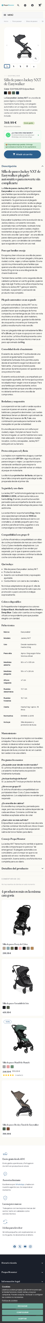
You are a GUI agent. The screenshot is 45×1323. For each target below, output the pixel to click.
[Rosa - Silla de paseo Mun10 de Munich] (8, 1066)
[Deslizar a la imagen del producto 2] (14, 66)
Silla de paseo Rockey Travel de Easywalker (21, 1125)
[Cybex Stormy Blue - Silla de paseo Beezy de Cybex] (8, 948)
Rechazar (22, 1306)
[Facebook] (14, 1246)
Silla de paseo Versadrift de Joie (16, 1003)
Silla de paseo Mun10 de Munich (16, 1062)
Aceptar (22, 1318)
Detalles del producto (15, 868)
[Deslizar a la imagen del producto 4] (27, 66)
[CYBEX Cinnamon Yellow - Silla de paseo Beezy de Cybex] (32, 948)
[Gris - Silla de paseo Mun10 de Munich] (4, 1066)
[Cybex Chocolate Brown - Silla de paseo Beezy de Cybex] (16, 948)
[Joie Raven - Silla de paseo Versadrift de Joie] (4, 1007)
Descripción (9, 166)
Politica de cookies (9, 1300)
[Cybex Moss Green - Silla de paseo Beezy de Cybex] (12, 948)
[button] (18, 5)
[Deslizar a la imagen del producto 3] (20, 66)
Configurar (22, 1312)
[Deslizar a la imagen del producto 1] (7, 66)
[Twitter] (20, 1246)
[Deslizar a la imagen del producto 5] (34, 66)
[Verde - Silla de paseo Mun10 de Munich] (12, 1066)
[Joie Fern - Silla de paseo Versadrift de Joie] (8, 1007)
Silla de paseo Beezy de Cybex (15, 944)
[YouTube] (25, 1246)
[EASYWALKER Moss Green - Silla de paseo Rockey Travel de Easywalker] (4, 1128)
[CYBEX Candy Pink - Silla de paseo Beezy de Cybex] (20, 948)
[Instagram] (30, 1246)
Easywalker (14, 76)
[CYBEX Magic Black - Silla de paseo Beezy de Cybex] (24, 948)
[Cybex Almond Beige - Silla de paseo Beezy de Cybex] (4, 948)
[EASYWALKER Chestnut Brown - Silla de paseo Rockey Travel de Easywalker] (8, 1128)
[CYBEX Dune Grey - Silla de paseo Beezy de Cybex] (28, 948)
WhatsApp (20, 1184)
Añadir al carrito (22, 154)
